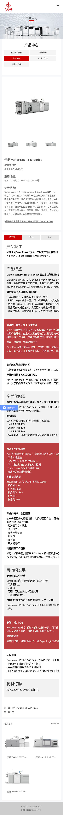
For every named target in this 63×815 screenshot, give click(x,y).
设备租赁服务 (16, 52)
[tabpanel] (31, 26)
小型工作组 (43, 58)
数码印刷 (16, 58)
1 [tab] (31, 35)
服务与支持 (16, 64)
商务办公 (43, 52)
